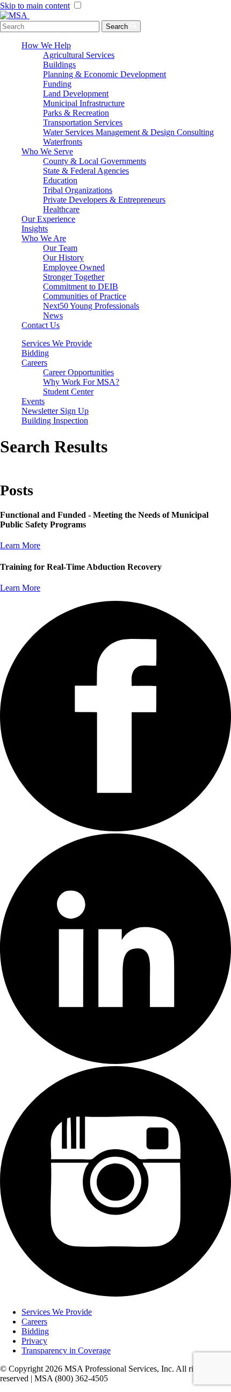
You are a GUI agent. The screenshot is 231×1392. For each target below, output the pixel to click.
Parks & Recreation (76, 112)
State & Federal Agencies (86, 170)
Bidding (35, 353)
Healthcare (61, 209)
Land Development (76, 93)
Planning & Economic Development (104, 74)
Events (33, 401)
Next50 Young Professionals (91, 305)
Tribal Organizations (77, 190)
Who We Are (43, 238)
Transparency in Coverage (66, 1350)
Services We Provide (56, 343)
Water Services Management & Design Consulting (128, 132)
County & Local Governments (94, 161)
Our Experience (48, 219)
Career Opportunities (78, 372)
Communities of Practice (84, 296)
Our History (63, 257)
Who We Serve (47, 151)
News (53, 315)
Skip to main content (35, 5)
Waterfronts (62, 141)
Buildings (59, 64)
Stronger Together (73, 276)
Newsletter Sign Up (55, 410)
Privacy (34, 1340)
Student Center (68, 391)
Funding (57, 83)
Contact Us (40, 325)
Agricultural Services (78, 54)
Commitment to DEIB (80, 286)
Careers (34, 362)
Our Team (60, 247)
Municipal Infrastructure (84, 103)
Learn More (20, 545)
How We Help (46, 45)
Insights (34, 228)
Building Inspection (54, 420)
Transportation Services (82, 122)
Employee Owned (74, 267)
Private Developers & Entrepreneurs (104, 199)
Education (60, 180)
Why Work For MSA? (81, 381)
